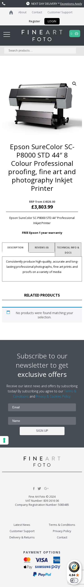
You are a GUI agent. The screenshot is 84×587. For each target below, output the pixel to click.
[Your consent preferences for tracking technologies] (4, 440)
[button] (74, 84)
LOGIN (52, 21)
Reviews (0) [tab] (42, 247)
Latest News (22, 525)
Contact (37, 12)
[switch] (74, 580)
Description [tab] (15, 247)
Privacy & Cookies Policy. (53, 396)
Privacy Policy (62, 531)
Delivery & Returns (22, 537)
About (22, 12)
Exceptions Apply (71, 4)
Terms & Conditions (62, 525)
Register (34, 21)
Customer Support (59, 12)
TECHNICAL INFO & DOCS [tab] (68, 250)
